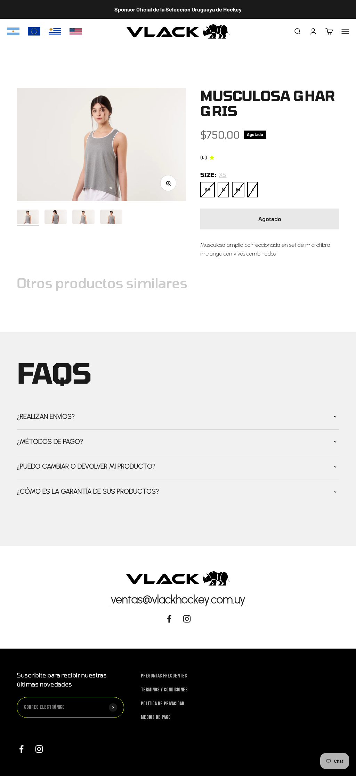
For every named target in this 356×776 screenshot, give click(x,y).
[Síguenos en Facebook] (21, 749)
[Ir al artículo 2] (55, 218)
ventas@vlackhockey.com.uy (178, 599)
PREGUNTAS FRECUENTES (164, 676)
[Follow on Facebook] (169, 619)
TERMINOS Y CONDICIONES (164, 690)
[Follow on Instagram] (187, 619)
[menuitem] (13, 31)
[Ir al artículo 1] (28, 218)
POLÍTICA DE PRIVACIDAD (162, 703)
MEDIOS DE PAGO (156, 717)
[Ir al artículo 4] (111, 218)
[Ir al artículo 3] (83, 218)
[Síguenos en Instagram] (39, 749)
